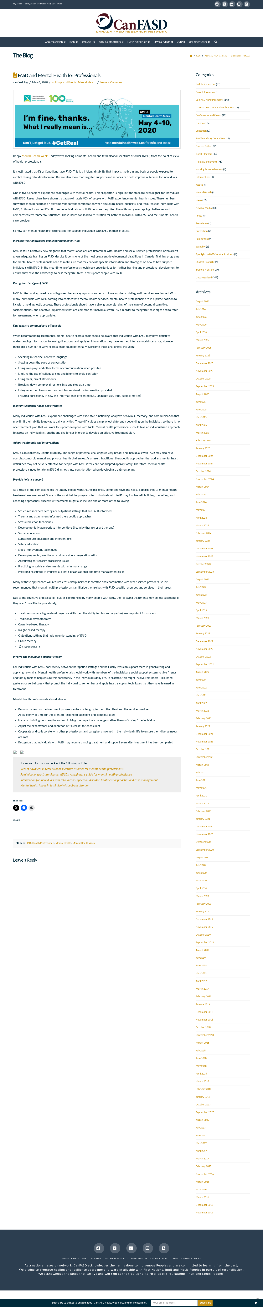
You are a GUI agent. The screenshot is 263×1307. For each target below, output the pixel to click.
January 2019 (203, 1004)
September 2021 (205, 757)
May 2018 (201, 1066)
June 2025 (201, 409)
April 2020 (201, 888)
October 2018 (203, 1027)
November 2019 (204, 927)
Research (96, 1258)
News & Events (160, 1258)
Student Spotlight (205, 262)
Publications (202, 239)
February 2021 (203, 811)
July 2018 (201, 1050)
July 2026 (201, 309)
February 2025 (203, 440)
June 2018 (201, 1058)
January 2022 (203, 726)
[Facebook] (217, 4)
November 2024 (204, 463)
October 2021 (203, 749)
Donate (176, 1258)
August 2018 (202, 1042)
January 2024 (203, 541)
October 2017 (203, 1104)
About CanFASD (70, 1258)
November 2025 (204, 371)
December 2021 (204, 734)
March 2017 (202, 1158)
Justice (199, 185)
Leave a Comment (111, 82)
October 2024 (203, 471)
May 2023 (201, 602)
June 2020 (201, 873)
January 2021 (203, 819)
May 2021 (201, 788)
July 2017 (201, 1127)
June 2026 (201, 317)
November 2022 (204, 649)
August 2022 (202, 672)
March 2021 (202, 803)
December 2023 (204, 548)
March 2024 (202, 525)
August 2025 (202, 394)
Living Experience (139, 1258)
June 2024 (201, 502)
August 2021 (202, 765)
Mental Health (87, 82)
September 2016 (205, 1174)
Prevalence (202, 223)
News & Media (204, 208)
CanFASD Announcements (209, 100)
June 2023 (201, 595)
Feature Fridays (204, 146)
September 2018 (205, 1035)
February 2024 (203, 533)
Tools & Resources (115, 1258)
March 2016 (202, 1197)
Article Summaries (205, 84)
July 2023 (201, 587)
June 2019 (201, 965)
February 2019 (203, 996)
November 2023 (204, 556)
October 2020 (203, 842)
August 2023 (202, 579)
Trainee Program (205, 269)
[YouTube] (239, 4)
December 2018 (204, 1012)
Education (201, 131)
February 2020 (203, 904)
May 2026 (201, 324)
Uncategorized (204, 277)
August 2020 (202, 857)
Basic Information (205, 92)
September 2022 (205, 664)
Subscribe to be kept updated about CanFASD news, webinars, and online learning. (99, 1302)
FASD (28, 843)
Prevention (202, 231)
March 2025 (202, 433)
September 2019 (205, 942)
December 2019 (204, 919)
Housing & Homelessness (209, 169)
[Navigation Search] (216, 42)
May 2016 (201, 1189)
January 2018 (203, 1097)
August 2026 (202, 301)
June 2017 (201, 1135)
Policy (199, 215)
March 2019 (202, 988)
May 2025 (201, 417)
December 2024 (204, 456)
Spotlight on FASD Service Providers (215, 254)
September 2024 (205, 479)
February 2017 (203, 1166)
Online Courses (192, 1258)
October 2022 (203, 656)
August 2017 (202, 1120)
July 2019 (201, 958)
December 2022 (204, 641)
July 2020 (201, 865)
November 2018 (204, 1019)
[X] (225, 4)
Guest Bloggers (204, 154)
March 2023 (202, 618)
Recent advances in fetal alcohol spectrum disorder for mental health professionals (71, 769)
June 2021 (201, 780)
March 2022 (202, 710)
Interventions (203, 177)
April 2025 (201, 425)
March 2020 (202, 896)
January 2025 (203, 448)
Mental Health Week (35, 156)
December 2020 (204, 826)
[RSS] (247, 4)
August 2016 (202, 1182)
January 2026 (203, 355)
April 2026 (201, 332)
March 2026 (202, 340)
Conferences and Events (208, 115)
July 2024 (201, 494)
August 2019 (202, 950)
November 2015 (204, 1212)
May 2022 (201, 695)
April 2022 (201, 703)
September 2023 (205, 571)
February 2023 (203, 625)
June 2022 (201, 687)
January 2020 (203, 911)
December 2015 (204, 1205)
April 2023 (201, 610)
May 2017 (201, 1143)
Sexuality (200, 246)
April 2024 (201, 517)
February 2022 (203, 718)
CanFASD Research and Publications (215, 107)
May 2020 (201, 880)
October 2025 (203, 378)
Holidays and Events (64, 82)
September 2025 (205, 386)
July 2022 (201, 680)
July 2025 (201, 402)
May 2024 (201, 510)
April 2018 (201, 1073)
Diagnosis (201, 123)
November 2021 (204, 741)
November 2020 (204, 834)
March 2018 (202, 1081)
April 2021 (201, 795)
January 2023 (203, 633)
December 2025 (204, 363)
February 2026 (203, 347)
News (199, 200)
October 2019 (203, 934)
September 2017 (205, 1112)
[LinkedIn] (232, 4)
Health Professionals (43, 843)
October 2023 (203, 564)
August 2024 (202, 487)
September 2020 (205, 850)
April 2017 (201, 1151)
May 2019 (201, 973)
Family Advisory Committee (210, 138)
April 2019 (201, 981)
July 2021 (201, 772)
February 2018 (203, 1089)
